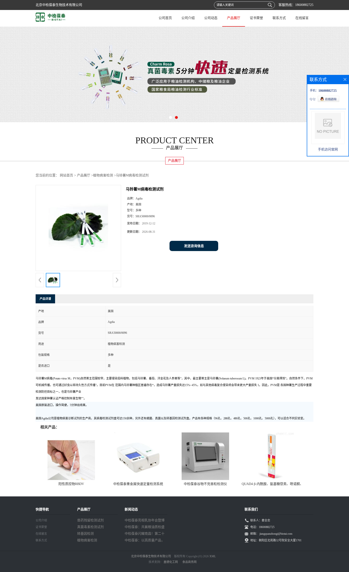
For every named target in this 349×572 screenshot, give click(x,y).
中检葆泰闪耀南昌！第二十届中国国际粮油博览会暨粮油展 (145, 534)
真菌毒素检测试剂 (90, 527)
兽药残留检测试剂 (90, 520)
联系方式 (279, 18)
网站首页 (66, 175)
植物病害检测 (103, 175)
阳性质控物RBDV (71, 484)
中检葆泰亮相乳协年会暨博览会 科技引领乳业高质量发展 (145, 521)
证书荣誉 (256, 18)
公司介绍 (188, 18)
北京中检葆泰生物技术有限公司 (151, 556)
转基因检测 (85, 533)
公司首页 (165, 18)
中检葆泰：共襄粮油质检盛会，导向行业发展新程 (145, 527)
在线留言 (302, 18)
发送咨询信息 (194, 246)
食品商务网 (189, 562)
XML (212, 556)
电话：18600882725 (262, 527)
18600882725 (304, 5)
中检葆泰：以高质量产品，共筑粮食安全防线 (145, 541)
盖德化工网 (171, 562)
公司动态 (210, 18)
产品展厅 (233, 18)
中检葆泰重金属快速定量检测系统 (138, 484)
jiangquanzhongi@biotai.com (275, 533)
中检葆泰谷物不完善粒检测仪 (205, 484)
